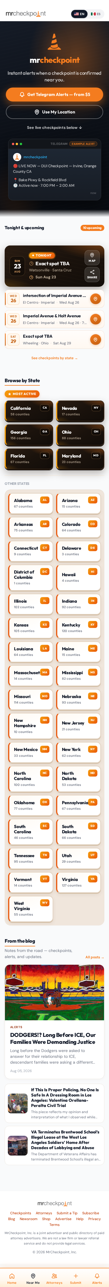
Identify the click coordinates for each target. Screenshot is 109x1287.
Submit (75, 1283)
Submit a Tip (67, 1213)
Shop (46, 1219)
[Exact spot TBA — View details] (54, 266)
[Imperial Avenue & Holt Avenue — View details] (54, 319)
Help (80, 1219)
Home (12, 1283)
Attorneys (44, 1213)
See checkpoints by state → (54, 358)
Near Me (33, 1283)
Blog (11, 1219)
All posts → (94, 957)
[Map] (95, 299)
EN (82, 14)
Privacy (94, 1219)
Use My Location (58, 112)
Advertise (63, 1219)
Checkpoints (20, 1213)
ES (99, 14)
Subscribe (90, 1213)
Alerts (97, 1283)
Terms (54, 1224)
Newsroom (28, 1219)
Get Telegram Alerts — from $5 (58, 94)
